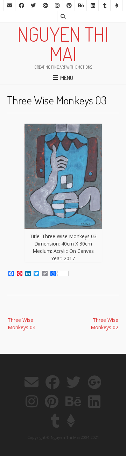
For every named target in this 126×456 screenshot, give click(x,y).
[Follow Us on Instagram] (57, 5)
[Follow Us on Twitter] (33, 5)
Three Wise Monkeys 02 (104, 324)
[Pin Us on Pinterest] (69, 5)
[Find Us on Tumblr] (105, 5)
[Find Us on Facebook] (21, 5)
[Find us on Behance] (81, 5)
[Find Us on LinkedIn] (93, 5)
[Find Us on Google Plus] (45, 5)
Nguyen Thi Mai (63, 43)
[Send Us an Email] (9, 5)
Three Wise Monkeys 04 (21, 324)
